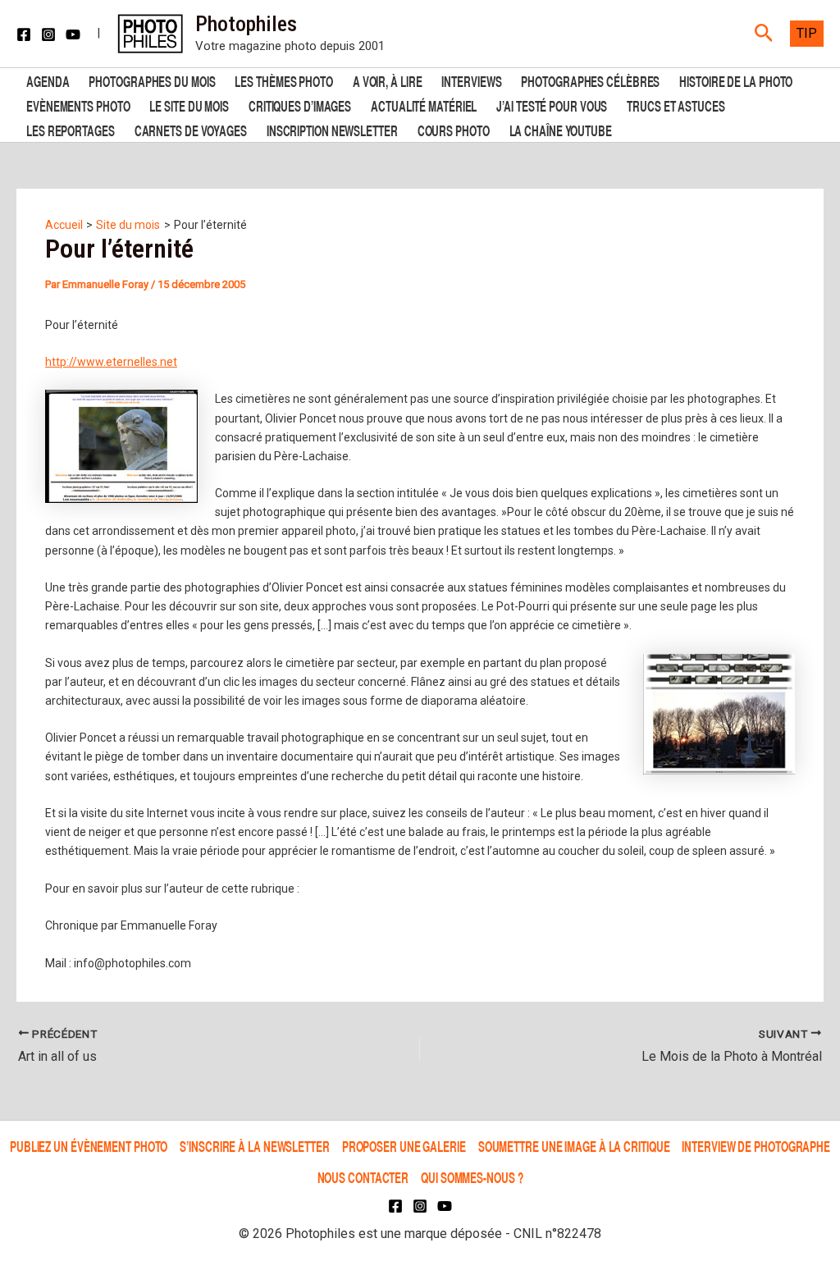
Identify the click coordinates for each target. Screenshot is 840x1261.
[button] (764, 34)
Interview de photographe (756, 1146)
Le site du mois (189, 105)
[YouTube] (73, 34)
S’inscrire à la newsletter (254, 1146)
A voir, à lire (387, 80)
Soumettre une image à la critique (574, 1146)
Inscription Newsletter (332, 129)
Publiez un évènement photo (88, 1146)
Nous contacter (363, 1177)
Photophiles (246, 23)
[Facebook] (23, 34)
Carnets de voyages (191, 129)
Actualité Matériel (424, 105)
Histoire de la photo (735, 80)
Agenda (47, 80)
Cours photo (454, 129)
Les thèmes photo (283, 80)
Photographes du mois (152, 80)
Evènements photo (78, 105)
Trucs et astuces (675, 105)
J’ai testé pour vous (551, 105)
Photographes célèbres (590, 80)
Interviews (471, 80)
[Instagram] (48, 34)
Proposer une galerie (404, 1146)
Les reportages (70, 129)
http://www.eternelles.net (111, 361)
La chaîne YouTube (560, 129)
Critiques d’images (300, 105)
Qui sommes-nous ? (472, 1177)
